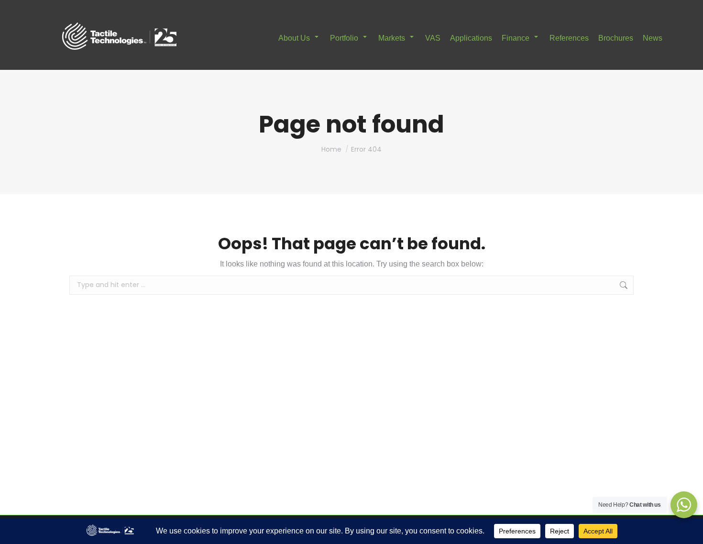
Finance (515, 38)
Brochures (615, 38)
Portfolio (344, 38)
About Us (294, 38)
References (569, 38)
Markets (391, 38)
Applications (471, 38)
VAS (432, 38)
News (652, 38)
